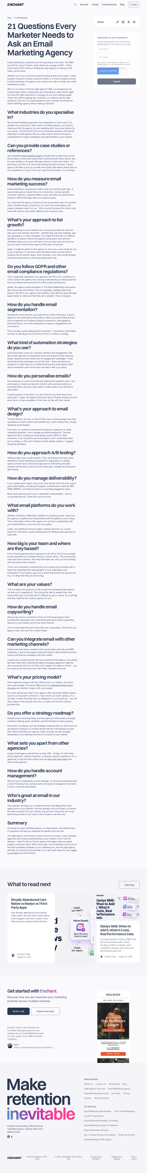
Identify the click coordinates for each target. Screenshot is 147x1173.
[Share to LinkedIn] (123, 22)
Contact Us (101, 1084)
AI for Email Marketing (124, 1111)
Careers (87, 1098)
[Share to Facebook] (134, 22)
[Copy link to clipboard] (117, 22)
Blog (122, 4)
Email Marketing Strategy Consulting (101, 1120)
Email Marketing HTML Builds (97, 1139)
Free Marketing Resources (96, 1093)
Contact (134, 4)
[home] (15, 4)
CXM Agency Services (94, 1089)
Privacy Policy (102, 63)
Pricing (95, 4)
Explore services (45, 1011)
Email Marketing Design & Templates (101, 1125)
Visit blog (129, 885)
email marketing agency (32, 156)
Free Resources (109, 4)
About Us (88, 1084)
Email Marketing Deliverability (97, 1111)
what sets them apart (57, 759)
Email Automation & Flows (96, 1130)
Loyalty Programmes (93, 1116)
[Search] (75, 4)
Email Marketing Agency (119, 1089)
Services (84, 4)
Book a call (18, 1011)
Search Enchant (101, 1098)
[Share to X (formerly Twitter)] (128, 22)
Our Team (115, 1093)
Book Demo (114, 1084)
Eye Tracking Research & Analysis (100, 1135)
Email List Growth (127, 1135)
